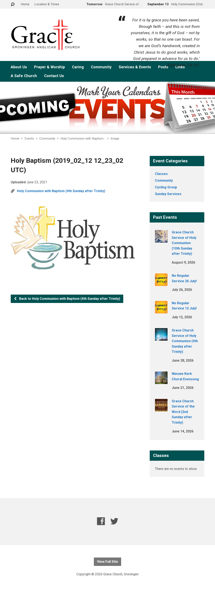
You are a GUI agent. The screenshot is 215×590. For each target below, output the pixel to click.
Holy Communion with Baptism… (82, 138)
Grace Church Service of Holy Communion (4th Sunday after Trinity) (185, 341)
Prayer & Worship (49, 67)
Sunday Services (168, 194)
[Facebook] (101, 521)
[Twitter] (114, 521)
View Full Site (107, 562)
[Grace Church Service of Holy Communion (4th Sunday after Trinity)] (161, 338)
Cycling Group (166, 187)
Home (25, 4)
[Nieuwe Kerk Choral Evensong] (161, 381)
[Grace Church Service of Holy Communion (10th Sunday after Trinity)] (161, 240)
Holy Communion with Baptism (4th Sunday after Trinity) (61, 191)
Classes (161, 174)
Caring (78, 67)
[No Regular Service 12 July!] (161, 310)
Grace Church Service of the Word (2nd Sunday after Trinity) (183, 411)
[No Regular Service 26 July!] (161, 283)
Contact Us (54, 76)
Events (29, 138)
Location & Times (46, 4)
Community (101, 67)
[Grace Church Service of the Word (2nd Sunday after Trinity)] (161, 408)
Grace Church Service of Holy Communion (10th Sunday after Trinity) (184, 243)
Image (115, 138)
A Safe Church (24, 76)
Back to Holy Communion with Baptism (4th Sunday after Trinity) (69, 299)
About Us (19, 67)
